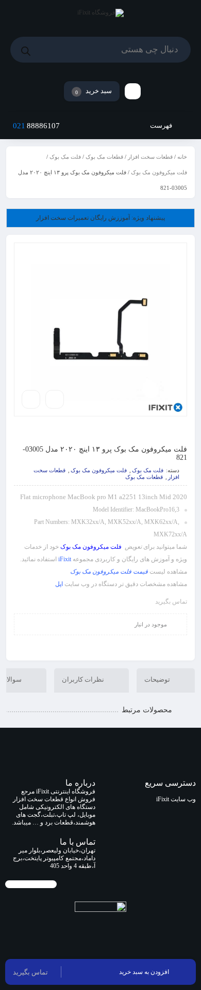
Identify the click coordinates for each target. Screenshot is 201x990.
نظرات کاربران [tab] (84, 680)
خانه (182, 157)
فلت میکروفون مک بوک (159, 172)
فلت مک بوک (65, 157)
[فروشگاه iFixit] (100, 15)
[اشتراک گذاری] (54, 399)
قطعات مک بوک (104, 157)
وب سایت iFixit (176, 799)
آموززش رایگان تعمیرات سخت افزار (100, 217)
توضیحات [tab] (158, 680)
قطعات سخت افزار (150, 157)
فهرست (162, 125)
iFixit (64, 559)
